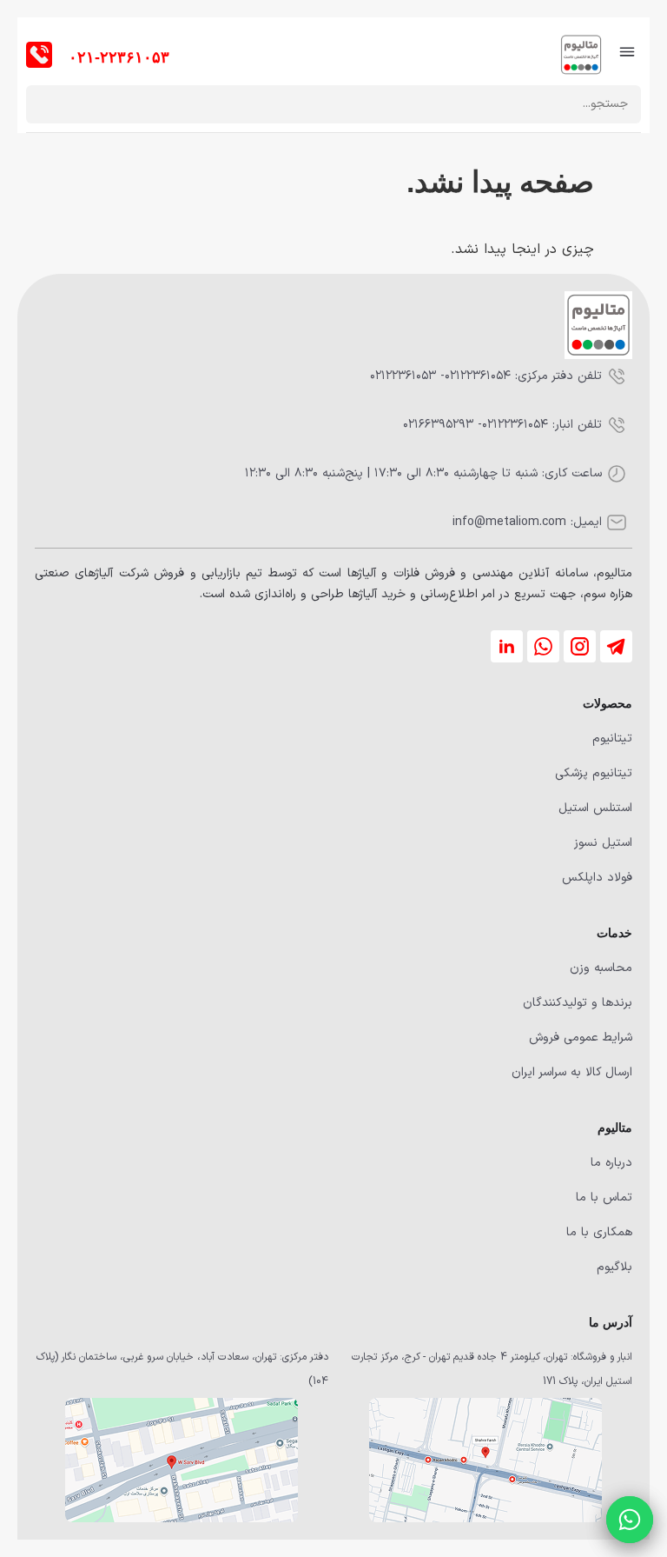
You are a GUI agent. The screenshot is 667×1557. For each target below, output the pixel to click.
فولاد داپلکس (597, 877)
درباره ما (611, 1163)
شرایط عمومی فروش (580, 1037)
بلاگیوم (614, 1267)
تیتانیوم (612, 738)
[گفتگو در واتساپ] (629, 1519)
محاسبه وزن (601, 968)
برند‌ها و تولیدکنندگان (577, 1003)
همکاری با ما (599, 1232)
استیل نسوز (603, 843)
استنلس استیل (595, 808)
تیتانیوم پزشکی (593, 773)
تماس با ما (604, 1197)
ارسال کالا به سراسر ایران (572, 1072)
